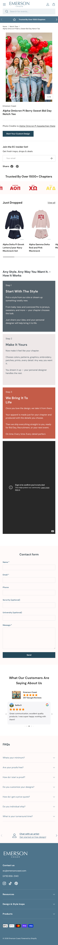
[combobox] (29, 11)
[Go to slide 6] (31, 726)
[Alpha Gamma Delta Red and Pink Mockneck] (41, 224)
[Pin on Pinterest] (17, 166)
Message (7, 625)
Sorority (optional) (11, 600)
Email (5, 575)
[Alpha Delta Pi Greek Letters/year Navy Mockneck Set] (14, 224)
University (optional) (12, 612)
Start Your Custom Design (18, 133)
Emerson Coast (9, 106)
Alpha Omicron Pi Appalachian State (37, 126)
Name (5, 562)
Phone (6, 587)
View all (51, 202)
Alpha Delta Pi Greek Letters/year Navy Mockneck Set (13, 247)
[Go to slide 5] (29, 726)
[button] (54, 4)
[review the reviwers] (47, 705)
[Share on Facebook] (12, 166)
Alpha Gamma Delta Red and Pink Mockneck (39, 247)
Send (29, 655)
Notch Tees (14, 26)
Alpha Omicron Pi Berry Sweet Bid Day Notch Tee (21, 29)
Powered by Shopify (29, 938)
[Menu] (4, 4)
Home (5, 26)
